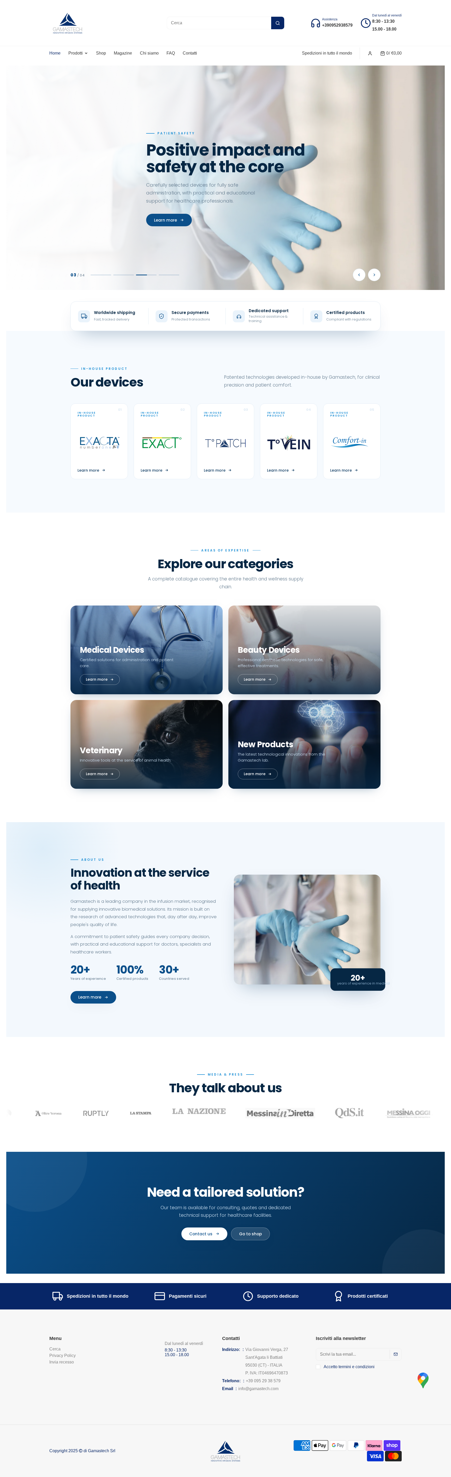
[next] (374, 275)
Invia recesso (61, 1362)
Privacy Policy (62, 1355)
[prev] (359, 275)
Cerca (55, 1349)
